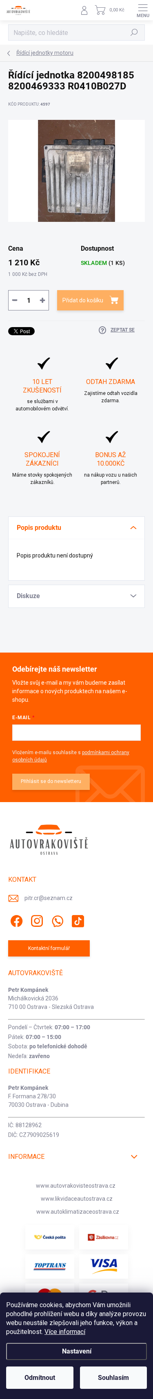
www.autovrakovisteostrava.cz (75, 1185)
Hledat (134, 32)
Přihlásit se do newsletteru (51, 781)
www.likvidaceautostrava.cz (77, 1198)
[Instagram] (36, 920)
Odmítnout (39, 1378)
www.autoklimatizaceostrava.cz (77, 1211)
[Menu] (143, 10)
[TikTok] (76, 920)
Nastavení (76, 1351)
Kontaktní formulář (49, 948)
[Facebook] (15, 920)
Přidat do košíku (82, 300)
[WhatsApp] (56, 920)
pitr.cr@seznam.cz (48, 898)
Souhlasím (113, 1378)
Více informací (64, 1332)
